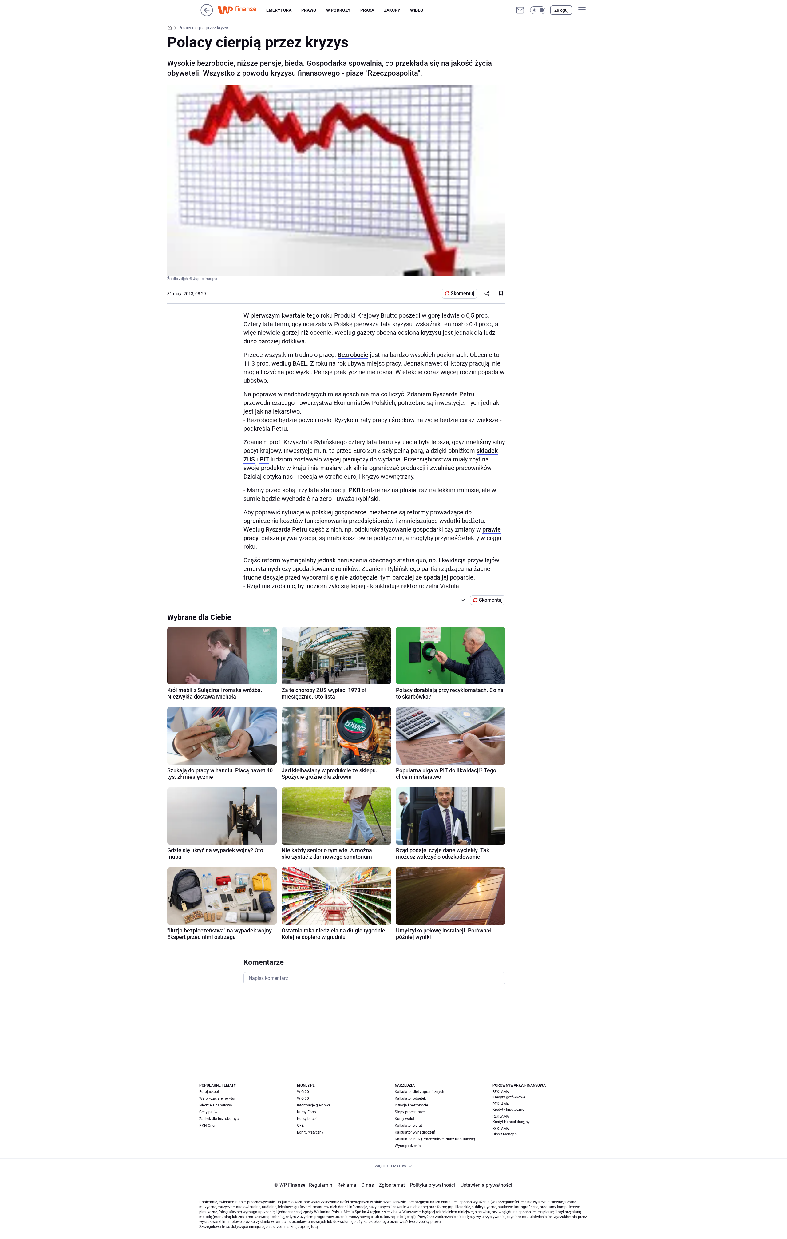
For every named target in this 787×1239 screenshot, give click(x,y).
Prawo (308, 10)
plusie (408, 490)
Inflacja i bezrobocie (411, 1105)
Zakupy (392, 10)
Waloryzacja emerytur (217, 1098)
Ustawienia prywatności (485, 1185)
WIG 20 (303, 1092)
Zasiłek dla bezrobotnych (220, 1119)
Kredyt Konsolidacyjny (511, 1122)
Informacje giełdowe (313, 1105)
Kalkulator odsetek (410, 1098)
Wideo (416, 10)
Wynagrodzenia (408, 1146)
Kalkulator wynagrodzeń (415, 1132)
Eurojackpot (209, 1092)
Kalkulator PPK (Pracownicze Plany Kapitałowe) (435, 1139)
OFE (300, 1125)
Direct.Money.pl (505, 1134)
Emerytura (278, 10)
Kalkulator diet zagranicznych (419, 1092)
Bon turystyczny (310, 1132)
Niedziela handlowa (215, 1105)
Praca (367, 10)
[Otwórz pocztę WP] (520, 10)
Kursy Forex (307, 1112)
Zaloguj (561, 10)
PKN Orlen (207, 1125)
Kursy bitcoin (308, 1119)
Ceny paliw (208, 1112)
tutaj (314, 1227)
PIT (264, 459)
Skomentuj (462, 293)
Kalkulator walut (408, 1125)
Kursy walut (404, 1119)
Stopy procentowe (410, 1112)
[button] (537, 10)
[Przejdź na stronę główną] (206, 15)
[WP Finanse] (242, 10)
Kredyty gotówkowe (508, 1097)
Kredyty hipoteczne (508, 1109)
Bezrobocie (353, 354)
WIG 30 (303, 1098)
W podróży (338, 10)
